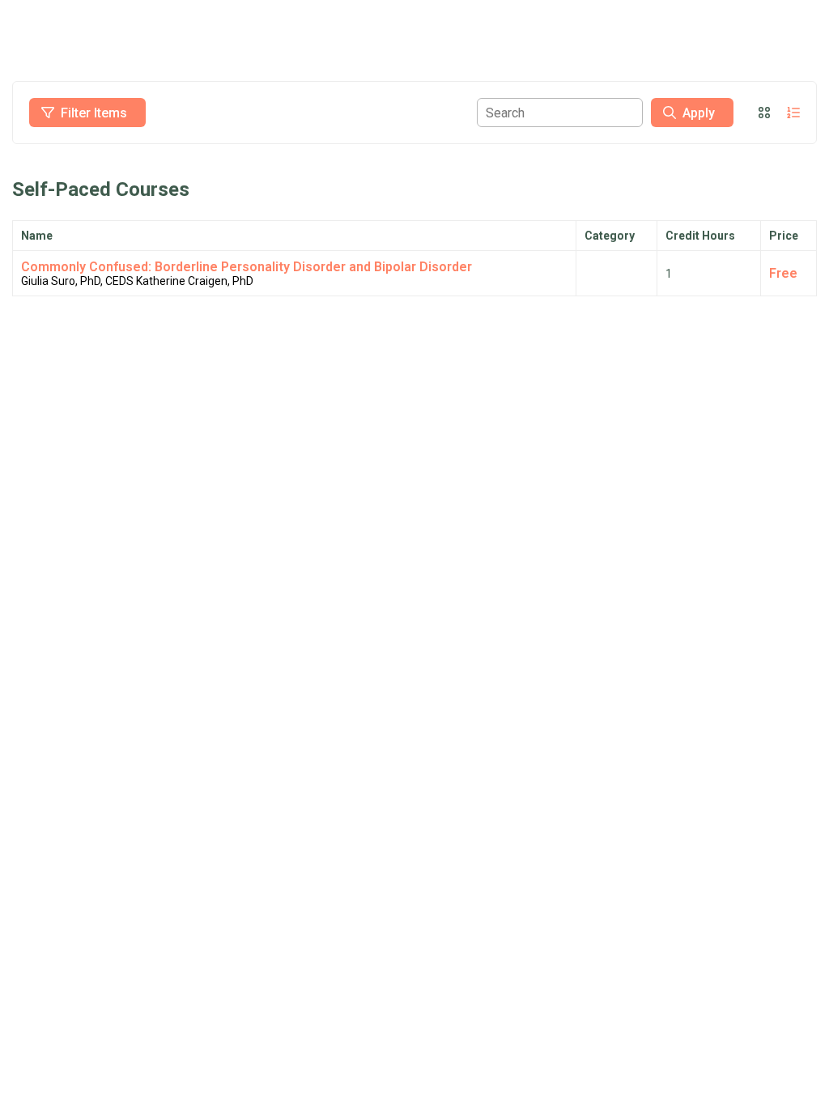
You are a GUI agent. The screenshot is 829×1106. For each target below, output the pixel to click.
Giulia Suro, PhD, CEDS (77, 280)
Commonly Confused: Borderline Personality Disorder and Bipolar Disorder (246, 266)
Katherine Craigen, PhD (194, 280)
